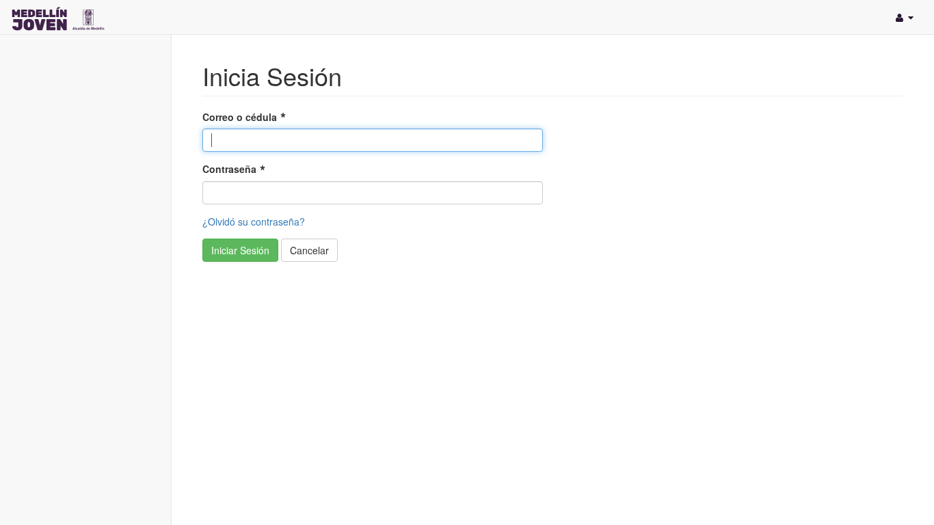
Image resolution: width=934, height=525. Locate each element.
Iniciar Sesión (240, 250)
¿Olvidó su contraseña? (253, 221)
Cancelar (309, 250)
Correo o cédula (239, 117)
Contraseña (229, 169)
